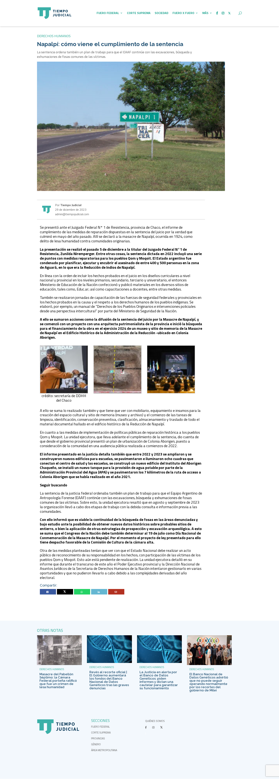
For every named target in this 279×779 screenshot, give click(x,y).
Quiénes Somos (155, 721)
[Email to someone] (116, 592)
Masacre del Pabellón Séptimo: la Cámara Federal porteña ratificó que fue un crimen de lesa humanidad (58, 680)
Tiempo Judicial (70, 205)
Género (96, 744)
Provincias (98, 738)
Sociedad (161, 13)
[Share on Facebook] (48, 592)
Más (205, 13)
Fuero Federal (108, 13)
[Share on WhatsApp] (82, 592)
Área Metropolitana (104, 750)
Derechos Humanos (54, 35)
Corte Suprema (139, 13)
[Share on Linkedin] (99, 592)
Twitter (65, 592)
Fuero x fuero (183, 13)
